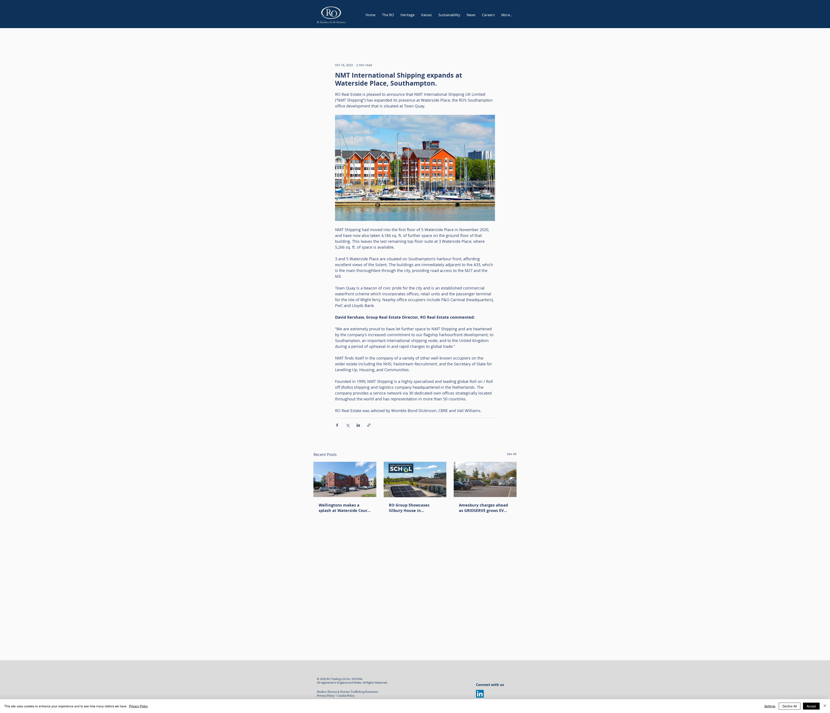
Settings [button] (769, 706)
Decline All (789, 706)
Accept (811, 706)
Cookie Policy (346, 695)
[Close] (824, 706)
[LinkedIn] (480, 694)
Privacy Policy (326, 695)
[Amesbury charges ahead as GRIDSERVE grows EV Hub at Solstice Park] (485, 479)
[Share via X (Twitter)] (348, 425)
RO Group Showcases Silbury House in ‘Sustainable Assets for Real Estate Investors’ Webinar (411, 507)
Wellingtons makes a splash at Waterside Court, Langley (344, 507)
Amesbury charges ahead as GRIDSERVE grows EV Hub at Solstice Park (483, 507)
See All (512, 454)
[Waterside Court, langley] (344, 479)
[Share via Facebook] (337, 425)
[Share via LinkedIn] (358, 425)
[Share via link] (369, 425)
